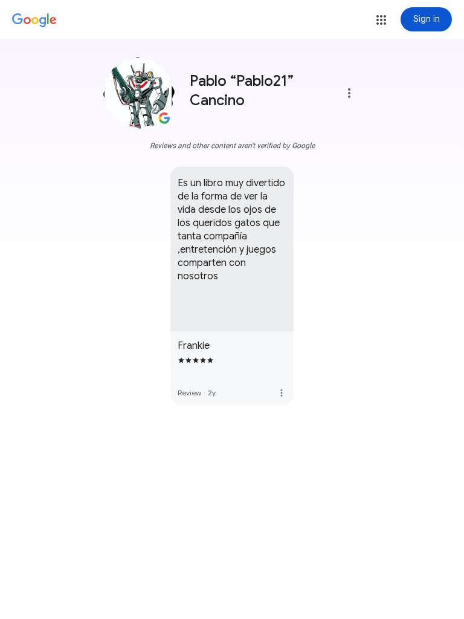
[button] (381, 20)
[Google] (34, 20)
